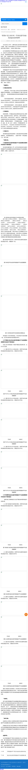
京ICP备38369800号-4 (5, 764)
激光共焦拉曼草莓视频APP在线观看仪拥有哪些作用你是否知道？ (16, 756)
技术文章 (13, 29)
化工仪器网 (8, 766)
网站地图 (19, 766)
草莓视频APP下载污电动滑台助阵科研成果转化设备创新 (16, 752)
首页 (9, 29)
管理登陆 (14, 766)
